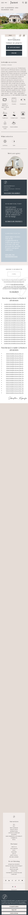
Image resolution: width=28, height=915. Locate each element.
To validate (14, 292)
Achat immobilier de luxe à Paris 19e (15, 390)
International (14, 831)
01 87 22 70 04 (7, 187)
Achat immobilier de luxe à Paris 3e (14, 358)
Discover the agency (12, 193)
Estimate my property (13, 221)
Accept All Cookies (14, 906)
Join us (14, 853)
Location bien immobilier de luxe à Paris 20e (14, 343)
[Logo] (14, 2)
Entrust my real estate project (14, 866)
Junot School (14, 855)
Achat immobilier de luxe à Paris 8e (14, 368)
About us (14, 846)
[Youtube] (22, 880)
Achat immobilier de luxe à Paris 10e (15, 372)
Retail (14, 839)
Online (14, 53)
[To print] (23, 35)
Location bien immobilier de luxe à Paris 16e (14, 335)
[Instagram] (6, 880)
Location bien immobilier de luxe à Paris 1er (14, 304)
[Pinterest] (19, 880)
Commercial (14, 838)
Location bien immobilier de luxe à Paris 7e (14, 316)
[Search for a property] (23, 3)
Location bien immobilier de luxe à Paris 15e (14, 333)
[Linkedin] (9, 880)
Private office (14, 829)
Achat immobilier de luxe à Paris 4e (14, 360)
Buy (14, 826)
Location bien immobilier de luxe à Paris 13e (14, 329)
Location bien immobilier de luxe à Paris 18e (14, 339)
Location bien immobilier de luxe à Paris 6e (14, 314)
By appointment (14, 47)
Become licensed (14, 857)
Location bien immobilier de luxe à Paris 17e (14, 337)
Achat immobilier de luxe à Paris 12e (15, 376)
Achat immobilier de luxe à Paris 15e (15, 382)
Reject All (14, 909)
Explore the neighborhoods (11, 256)
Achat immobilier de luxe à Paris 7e (14, 366)
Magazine (14, 852)
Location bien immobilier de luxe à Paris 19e (14, 341)
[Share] (20, 35)
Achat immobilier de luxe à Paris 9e (14, 370)
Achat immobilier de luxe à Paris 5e (14, 362)
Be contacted (14, 867)
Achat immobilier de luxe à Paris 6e (14, 364)
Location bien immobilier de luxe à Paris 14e (14, 331)
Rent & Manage (14, 827)
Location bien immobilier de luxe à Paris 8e (14, 318)
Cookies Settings (14, 913)
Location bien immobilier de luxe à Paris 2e (14, 306)
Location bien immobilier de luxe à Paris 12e (14, 327)
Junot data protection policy (17, 284)
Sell (14, 824)
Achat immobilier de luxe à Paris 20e (15, 393)
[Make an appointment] (26, 3)
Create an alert (14, 869)
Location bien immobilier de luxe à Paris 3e (14, 308)
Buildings (14, 834)
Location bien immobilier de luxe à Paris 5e (14, 312)
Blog (14, 850)
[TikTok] (16, 880)
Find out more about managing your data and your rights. (14, 281)
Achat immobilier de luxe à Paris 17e (15, 386)
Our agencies (14, 848)
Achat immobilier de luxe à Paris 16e (15, 384)
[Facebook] (12, 880)
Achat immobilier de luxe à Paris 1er (14, 353)
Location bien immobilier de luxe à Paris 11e (14, 324)
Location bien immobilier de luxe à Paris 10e (14, 322)
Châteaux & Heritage (14, 832)
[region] (14, 902)
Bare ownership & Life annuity (14, 836)
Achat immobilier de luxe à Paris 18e (15, 388)
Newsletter (14, 871)
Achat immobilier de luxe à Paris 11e (15, 374)
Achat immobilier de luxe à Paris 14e (15, 380)
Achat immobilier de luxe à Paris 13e (15, 378)
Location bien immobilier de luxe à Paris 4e (14, 310)
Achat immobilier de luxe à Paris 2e (14, 356)
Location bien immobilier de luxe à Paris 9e (14, 320)
